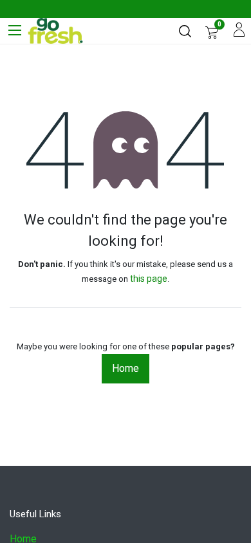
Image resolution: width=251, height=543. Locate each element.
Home (125, 368)
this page (148, 278)
